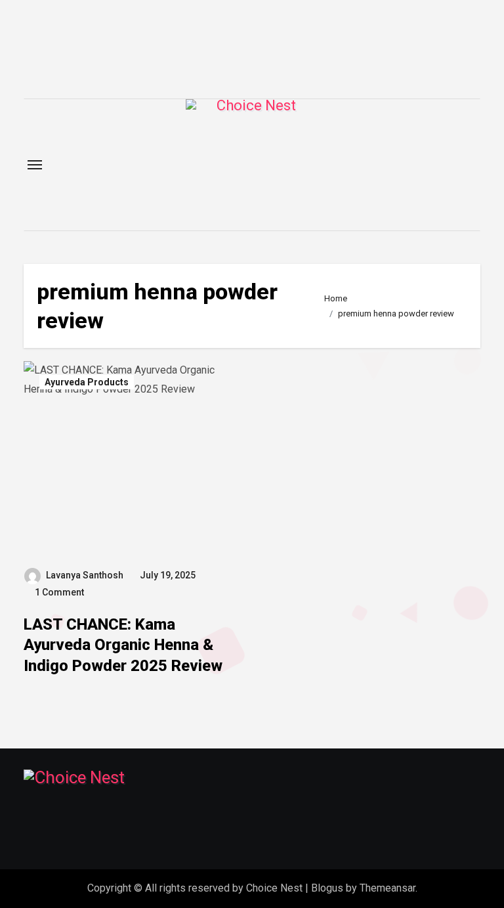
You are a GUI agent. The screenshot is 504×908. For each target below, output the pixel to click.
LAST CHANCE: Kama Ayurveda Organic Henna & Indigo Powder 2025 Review (123, 644)
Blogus (327, 888)
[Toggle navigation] (34, 165)
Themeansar (387, 888)
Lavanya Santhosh (84, 575)
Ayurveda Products (87, 382)
